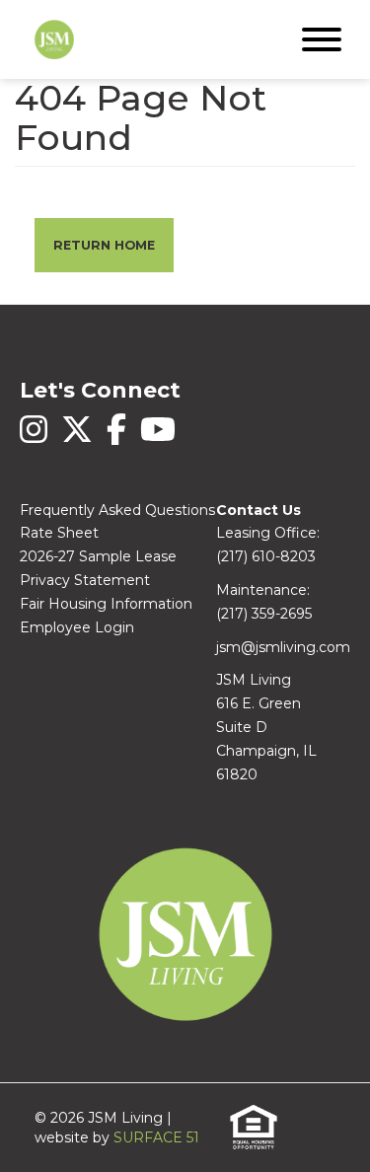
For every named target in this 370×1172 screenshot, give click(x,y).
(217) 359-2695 (264, 614)
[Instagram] (35, 440)
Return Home (104, 245)
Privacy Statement (85, 580)
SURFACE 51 (156, 1137)
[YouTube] (158, 440)
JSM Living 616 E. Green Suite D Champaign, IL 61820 (266, 726)
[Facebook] (118, 440)
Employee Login (77, 627)
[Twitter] (79, 440)
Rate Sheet (59, 533)
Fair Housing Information (106, 604)
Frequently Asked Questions (117, 510)
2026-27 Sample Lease (98, 556)
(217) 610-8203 (266, 556)
